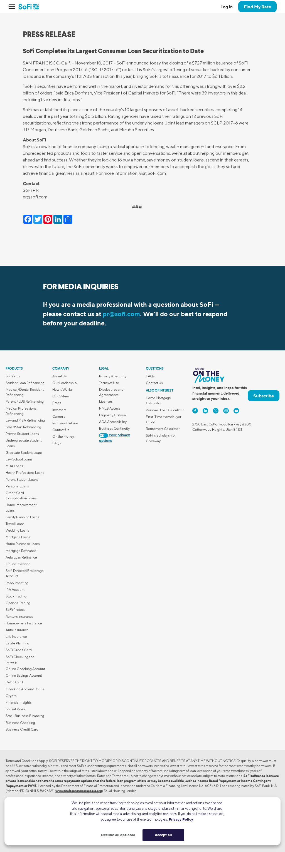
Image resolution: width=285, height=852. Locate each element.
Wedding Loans (17, 530)
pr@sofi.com (121, 314)
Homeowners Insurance (24, 623)
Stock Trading (16, 596)
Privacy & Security (112, 376)
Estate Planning (17, 643)
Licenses (106, 401)
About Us (59, 376)
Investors (59, 410)
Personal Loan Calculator (165, 410)
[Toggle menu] (13, 6)
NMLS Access (110, 408)
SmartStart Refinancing (23, 427)
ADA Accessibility (113, 422)
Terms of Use (109, 383)
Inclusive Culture (65, 423)
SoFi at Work (15, 709)
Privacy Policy (181, 819)
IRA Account (15, 589)
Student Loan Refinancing (25, 383)
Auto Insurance (17, 630)
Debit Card (14, 682)
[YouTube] (236, 410)
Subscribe (263, 395)
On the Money (63, 436)
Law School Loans (19, 459)
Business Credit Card (22, 729)
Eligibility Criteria (112, 415)
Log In (226, 6)
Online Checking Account (25, 669)
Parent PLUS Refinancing (25, 401)
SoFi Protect (15, 609)
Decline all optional (118, 835)
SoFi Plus (13, 376)
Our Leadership (64, 383)
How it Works (62, 389)
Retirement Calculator (163, 429)
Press (56, 403)
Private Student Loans (22, 434)
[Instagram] (226, 410)
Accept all (163, 835)
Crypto (11, 696)
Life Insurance (16, 636)
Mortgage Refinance (21, 551)
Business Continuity (114, 428)
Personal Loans (17, 486)
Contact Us (60, 430)
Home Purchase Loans (23, 544)
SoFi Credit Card (19, 650)
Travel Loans (15, 524)
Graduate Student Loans (24, 452)
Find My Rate (257, 6)
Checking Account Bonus (25, 689)
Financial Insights (19, 702)
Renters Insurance (19, 616)
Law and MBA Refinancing (25, 420)
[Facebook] (195, 410)
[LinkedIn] (205, 410)
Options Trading (18, 603)
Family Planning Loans (22, 517)
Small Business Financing (25, 716)
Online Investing (18, 564)
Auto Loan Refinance (21, 557)
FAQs (56, 443)
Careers (58, 416)
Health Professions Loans (25, 472)
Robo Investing (17, 583)
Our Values (61, 396)
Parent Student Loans (22, 479)
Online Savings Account (24, 675)
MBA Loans (14, 466)
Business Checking (20, 723)
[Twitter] (215, 410)
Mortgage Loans (18, 537)
